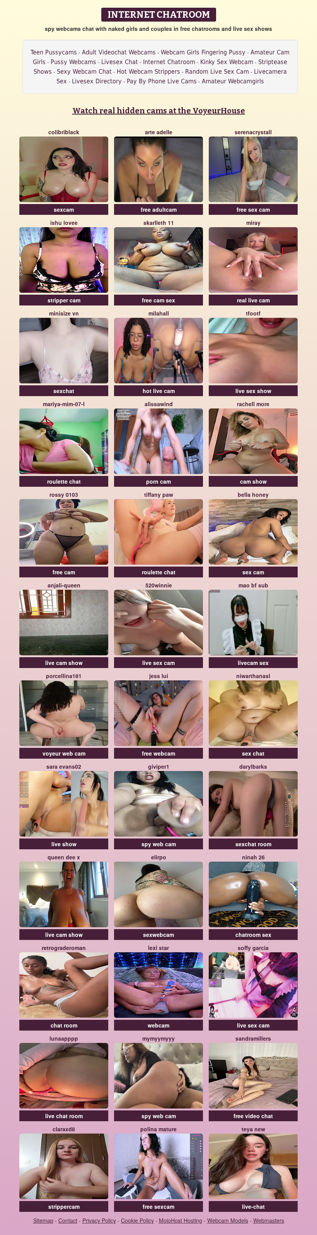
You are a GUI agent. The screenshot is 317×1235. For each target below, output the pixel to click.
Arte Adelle (158, 132)
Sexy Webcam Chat (84, 71)
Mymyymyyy (158, 1038)
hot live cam (159, 391)
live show (64, 844)
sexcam (64, 209)
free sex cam (253, 209)
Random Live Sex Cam (217, 71)
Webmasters (268, 1220)
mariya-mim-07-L (64, 404)
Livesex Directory (97, 81)
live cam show (64, 662)
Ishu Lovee (64, 222)
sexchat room (253, 844)
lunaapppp (63, 1038)
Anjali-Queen (64, 585)
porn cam (158, 481)
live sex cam (158, 662)
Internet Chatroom (169, 62)
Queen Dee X (64, 857)
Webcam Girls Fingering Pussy (203, 52)
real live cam (253, 300)
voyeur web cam (64, 753)
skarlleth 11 (158, 222)
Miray (253, 222)
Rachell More (253, 404)
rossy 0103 (63, 494)
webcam (158, 1025)
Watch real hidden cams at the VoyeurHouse (158, 110)
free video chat (253, 1116)
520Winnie (158, 585)
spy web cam (158, 844)
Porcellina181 (64, 676)
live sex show (253, 391)
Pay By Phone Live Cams (162, 81)
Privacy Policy (99, 1220)
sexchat (63, 391)
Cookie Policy (137, 1220)
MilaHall (158, 313)
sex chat (253, 753)
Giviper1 (158, 766)
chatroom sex (253, 934)
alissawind (159, 404)
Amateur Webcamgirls (233, 81)
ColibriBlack (63, 132)
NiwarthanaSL (253, 676)
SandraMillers (253, 1038)
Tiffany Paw (158, 494)
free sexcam (158, 1206)
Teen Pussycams (54, 52)
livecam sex (253, 662)
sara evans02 (63, 766)
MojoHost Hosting (180, 1220)
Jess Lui (158, 676)
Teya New (253, 1129)
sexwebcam (158, 934)
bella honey (253, 494)
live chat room (64, 1116)
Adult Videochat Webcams (119, 52)
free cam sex (158, 300)
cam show (253, 481)
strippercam (64, 1206)
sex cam (253, 572)
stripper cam (64, 300)
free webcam (158, 753)
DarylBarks (253, 766)
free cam (64, 572)
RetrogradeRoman (64, 948)
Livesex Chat (119, 62)
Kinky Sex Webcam (226, 62)
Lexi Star (158, 948)
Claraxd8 (64, 1129)
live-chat (253, 1206)
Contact (67, 1220)
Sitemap (43, 1220)
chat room (64, 1025)
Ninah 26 (253, 857)
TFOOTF (253, 313)
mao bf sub (253, 585)
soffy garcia (253, 948)
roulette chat (64, 481)
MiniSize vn (64, 313)
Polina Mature (158, 1129)
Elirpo (158, 857)
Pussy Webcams (73, 62)
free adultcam (159, 209)
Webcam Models (227, 1220)
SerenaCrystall (253, 132)
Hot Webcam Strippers (148, 71)
